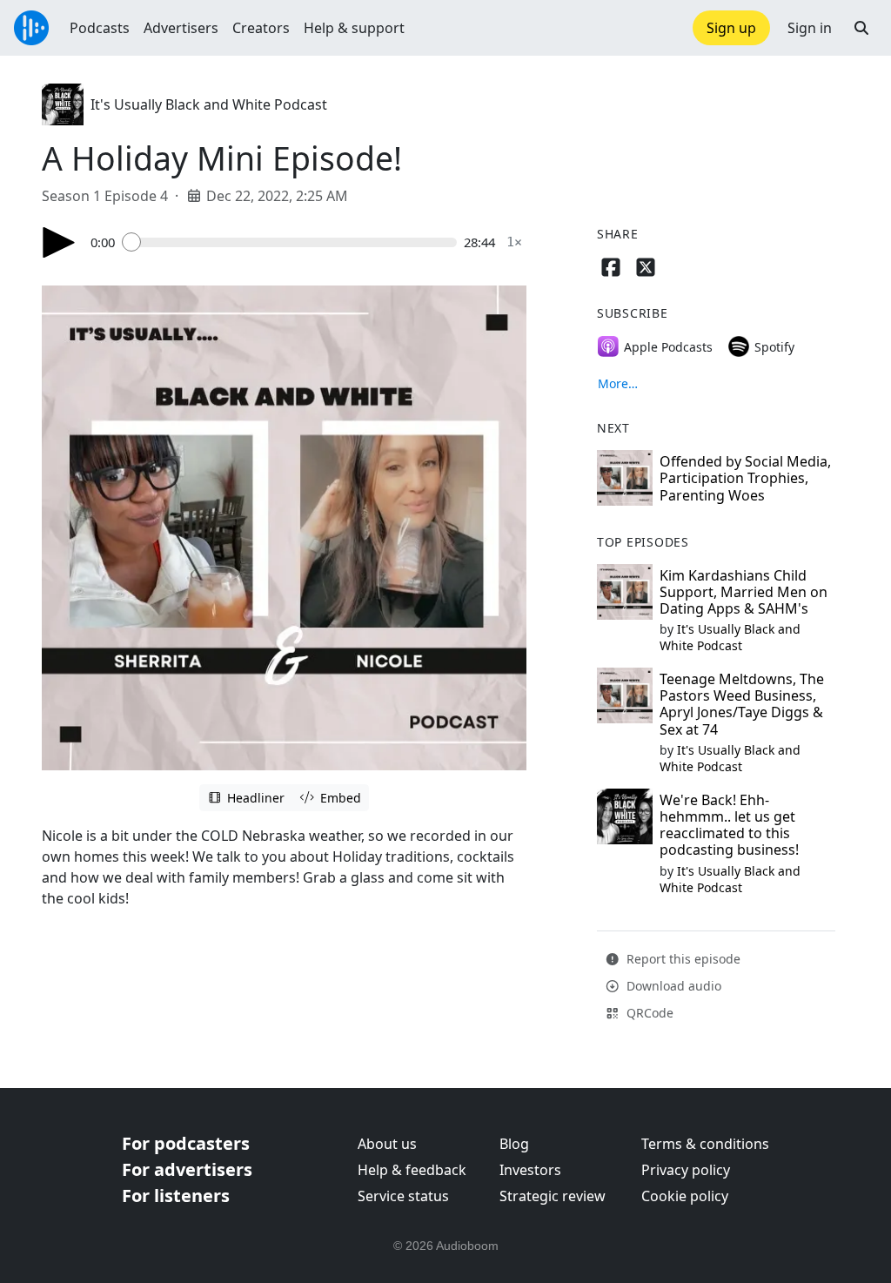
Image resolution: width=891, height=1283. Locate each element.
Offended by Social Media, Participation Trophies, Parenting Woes (745, 478)
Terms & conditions (705, 1143)
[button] (861, 27)
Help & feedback (412, 1169)
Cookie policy (684, 1196)
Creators (261, 27)
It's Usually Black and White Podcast (208, 104)
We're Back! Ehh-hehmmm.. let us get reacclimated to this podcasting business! (729, 825)
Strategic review (552, 1196)
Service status (403, 1196)
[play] (59, 242)
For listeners (176, 1195)
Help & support (354, 27)
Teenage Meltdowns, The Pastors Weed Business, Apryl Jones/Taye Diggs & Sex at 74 (742, 704)
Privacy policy (685, 1169)
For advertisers (187, 1169)
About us (387, 1143)
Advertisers (181, 27)
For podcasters (186, 1143)
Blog (514, 1143)
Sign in (809, 27)
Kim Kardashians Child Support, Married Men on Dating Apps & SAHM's (743, 592)
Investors (530, 1169)
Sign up (731, 27)
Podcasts (100, 27)
